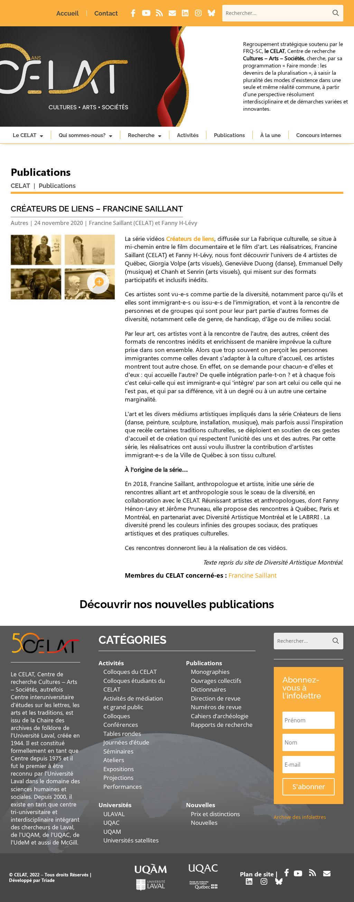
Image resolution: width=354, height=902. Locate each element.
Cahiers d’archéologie (220, 716)
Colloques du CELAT (130, 672)
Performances (122, 787)
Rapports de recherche (222, 725)
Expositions (118, 769)
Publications (229, 135)
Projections (118, 778)
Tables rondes (122, 734)
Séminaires (118, 751)
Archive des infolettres (300, 817)
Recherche (141, 135)
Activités (187, 135)
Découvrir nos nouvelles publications (177, 604)
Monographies (210, 672)
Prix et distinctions (215, 814)
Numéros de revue (216, 707)
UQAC (111, 823)
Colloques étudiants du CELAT (134, 685)
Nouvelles (204, 823)
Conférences (120, 725)
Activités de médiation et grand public (133, 702)
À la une (270, 135)
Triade (48, 880)
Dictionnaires (208, 689)
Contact (106, 13)
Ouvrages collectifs (216, 681)
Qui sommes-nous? (82, 135)
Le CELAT (24, 135)
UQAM (112, 832)
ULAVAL (114, 814)
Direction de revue (216, 698)
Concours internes (318, 135)
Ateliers (113, 760)
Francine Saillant (253, 575)
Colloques (116, 716)
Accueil (67, 13)
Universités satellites (131, 840)
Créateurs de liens (190, 238)
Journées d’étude (126, 742)
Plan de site (257, 874)
